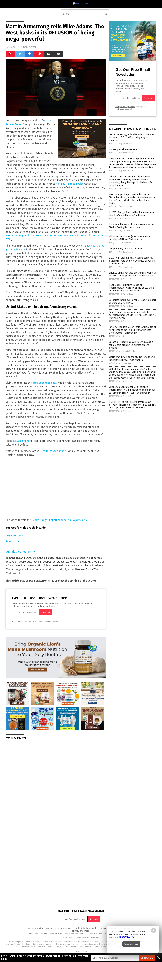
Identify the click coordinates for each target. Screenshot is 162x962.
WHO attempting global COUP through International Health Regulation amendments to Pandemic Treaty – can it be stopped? (132, 390)
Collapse (69, 557)
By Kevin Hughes (127, 336)
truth (60, 569)
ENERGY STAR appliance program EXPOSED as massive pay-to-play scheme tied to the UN (132, 274)
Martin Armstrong (26, 565)
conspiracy (81, 557)
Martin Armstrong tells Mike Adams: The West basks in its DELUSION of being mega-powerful (132, 137)
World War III (13, 573)
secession (41, 569)
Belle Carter (29, 46)
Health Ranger (77, 561)
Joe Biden (99, 561)
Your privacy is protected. (22, 621)
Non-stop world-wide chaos (123, 149)
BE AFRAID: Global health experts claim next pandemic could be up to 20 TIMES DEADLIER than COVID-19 (132, 260)
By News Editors (126, 153)
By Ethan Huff (125, 188)
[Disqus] (56, 782)
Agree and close (131, 944)
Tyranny (69, 569)
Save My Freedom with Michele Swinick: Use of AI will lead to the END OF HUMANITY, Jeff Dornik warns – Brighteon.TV (132, 330)
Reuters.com (13, 541)
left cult (10, 565)
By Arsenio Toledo (128, 351)
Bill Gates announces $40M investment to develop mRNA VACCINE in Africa (130, 238)
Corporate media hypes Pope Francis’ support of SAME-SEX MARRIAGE (132, 301)
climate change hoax (44, 382)
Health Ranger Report (53, 450)
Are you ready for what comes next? (127, 248)
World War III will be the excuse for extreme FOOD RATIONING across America (132, 358)
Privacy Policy (81, 951)
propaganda (18, 569)
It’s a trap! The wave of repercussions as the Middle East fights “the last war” (131, 226)
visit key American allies (70, 183)
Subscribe (147, 957)
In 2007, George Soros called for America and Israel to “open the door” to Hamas (132, 214)
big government (33, 557)
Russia (31, 569)
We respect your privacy (64, 933)
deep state (25, 561)
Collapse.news (21, 440)
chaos (59, 557)
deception (11, 561)
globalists (62, 561)
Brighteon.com (14, 535)
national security (63, 565)
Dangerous (95, 557)
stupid (52, 569)
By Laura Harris (126, 267)
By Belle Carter (126, 144)
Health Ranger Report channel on (59, 520)
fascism (37, 561)
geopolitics (49, 561)
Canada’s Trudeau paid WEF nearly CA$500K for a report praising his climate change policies (131, 345)
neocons (79, 565)
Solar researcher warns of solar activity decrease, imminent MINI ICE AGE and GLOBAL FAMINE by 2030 (132, 315)
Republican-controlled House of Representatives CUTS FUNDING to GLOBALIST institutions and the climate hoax (132, 288)
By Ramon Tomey (126, 243)
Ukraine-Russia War (86, 569)
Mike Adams (45, 565)
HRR (89, 561)
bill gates (49, 557)
